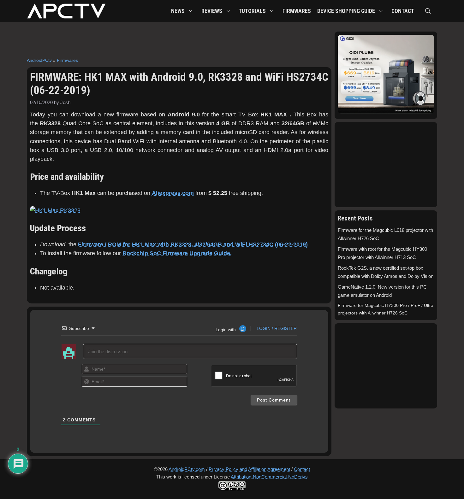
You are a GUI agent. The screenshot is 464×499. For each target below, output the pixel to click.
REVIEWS (211, 11)
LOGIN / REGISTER (276, 328)
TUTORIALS (252, 11)
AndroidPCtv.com (187, 469)
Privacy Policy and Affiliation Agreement (249, 469)
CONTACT (402, 11)
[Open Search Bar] (428, 11)
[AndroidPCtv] (66, 11)
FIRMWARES (297, 11)
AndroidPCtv (39, 60)
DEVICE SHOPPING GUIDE (346, 11)
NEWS (178, 11)
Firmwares (67, 60)
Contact (302, 469)
